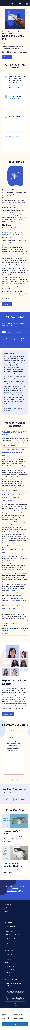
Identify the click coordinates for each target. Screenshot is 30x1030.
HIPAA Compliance (10, 966)
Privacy (12, 1027)
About (7, 907)
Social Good (8, 975)
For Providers (9, 950)
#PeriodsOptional (15, 98)
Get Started (8, 714)
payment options (15, 600)
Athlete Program (10, 926)
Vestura (17, 48)
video (11, 628)
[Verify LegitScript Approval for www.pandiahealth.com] (15, 1006)
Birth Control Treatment (12, 934)
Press (6, 911)
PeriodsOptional (10, 922)
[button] (27, 1010)
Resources (8, 918)
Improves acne (13, 136)
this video (18, 399)
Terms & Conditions (11, 979)
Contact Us (8, 954)
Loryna (12, 48)
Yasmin (15, 408)
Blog (6, 915)
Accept (15, 1024)
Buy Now (7, 57)
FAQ (6, 946)
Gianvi (19, 46)
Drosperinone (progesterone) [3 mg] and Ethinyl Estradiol (12, 232)
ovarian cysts (13, 118)
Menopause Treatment (12, 938)
